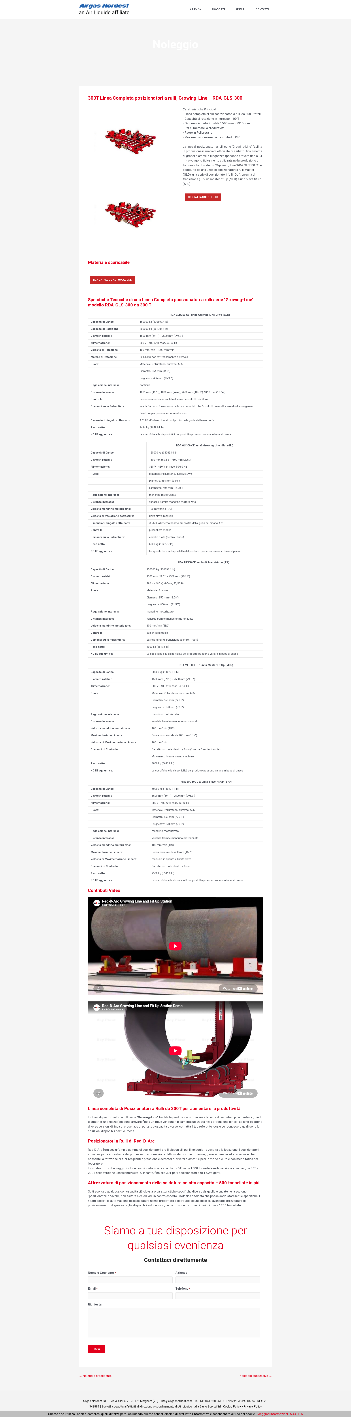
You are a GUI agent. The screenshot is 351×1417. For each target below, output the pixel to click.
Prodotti (218, 9)
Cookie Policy (232, 1406)
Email (93, 1288)
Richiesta (94, 1304)
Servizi (240, 9)
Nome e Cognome (102, 1272)
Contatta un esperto (203, 197)
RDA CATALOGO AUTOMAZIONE (112, 279)
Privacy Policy (253, 1406)
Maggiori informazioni (272, 1414)
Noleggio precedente (95, 1375)
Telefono (183, 1288)
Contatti (262, 9)
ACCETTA (296, 1414)
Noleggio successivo (255, 1375)
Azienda (195, 9)
